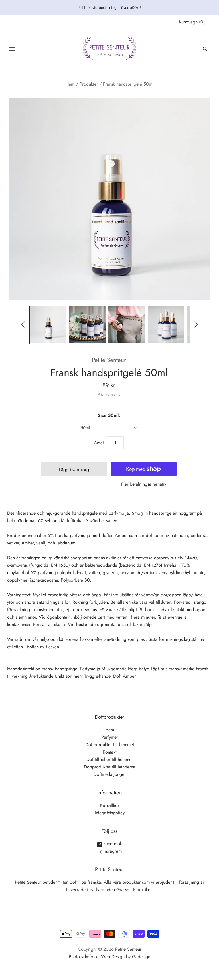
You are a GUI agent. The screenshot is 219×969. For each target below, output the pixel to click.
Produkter (89, 84)
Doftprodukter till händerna (109, 767)
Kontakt (110, 752)
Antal (99, 442)
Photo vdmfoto (83, 956)
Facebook (112, 843)
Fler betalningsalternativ (143, 484)
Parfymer (109, 737)
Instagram (112, 851)
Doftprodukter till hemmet (109, 744)
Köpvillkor (109, 805)
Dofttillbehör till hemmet (109, 759)
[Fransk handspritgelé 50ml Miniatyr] (48, 325)
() (192, 22)
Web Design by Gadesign (125, 956)
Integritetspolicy (110, 812)
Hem (70, 84)
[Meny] (12, 48)
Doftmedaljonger (110, 774)
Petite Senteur (109, 360)
